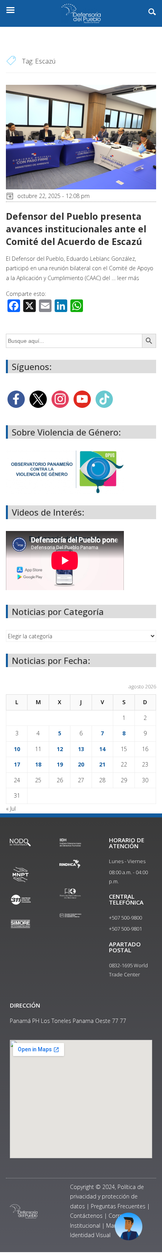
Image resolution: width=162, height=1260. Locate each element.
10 (17, 749)
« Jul (11, 808)
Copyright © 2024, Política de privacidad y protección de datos (107, 1196)
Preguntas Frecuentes (118, 1206)
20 (81, 764)
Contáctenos (86, 1215)
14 (102, 749)
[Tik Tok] (104, 398)
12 (60, 749)
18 (38, 764)
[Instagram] (60, 398)
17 (17, 764)
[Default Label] (82, 398)
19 (60, 764)
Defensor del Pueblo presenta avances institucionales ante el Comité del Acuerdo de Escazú (76, 229)
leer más (128, 278)
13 (81, 749)
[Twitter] (38, 398)
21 (102, 764)
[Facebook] (16, 398)
